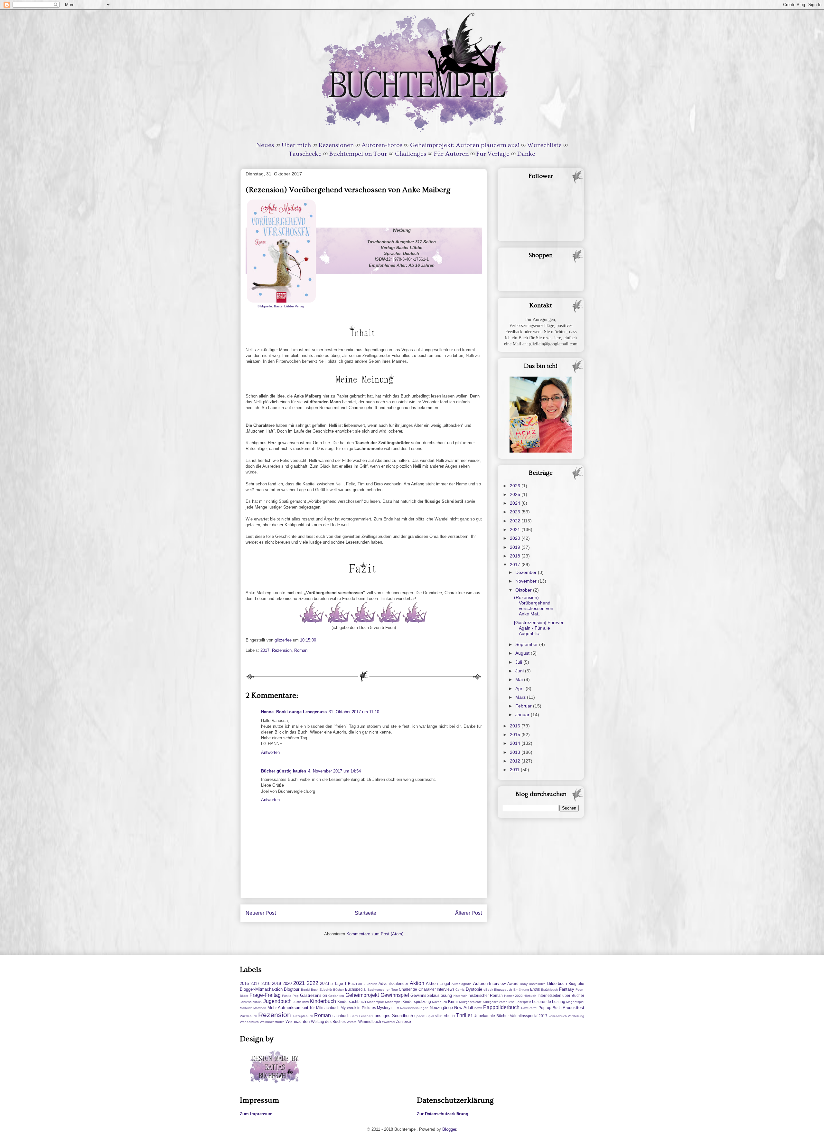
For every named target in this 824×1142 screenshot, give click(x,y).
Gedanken (336, 995)
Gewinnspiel (394, 995)
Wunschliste (544, 145)
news (478, 1008)
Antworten (270, 752)
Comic (459, 989)
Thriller (464, 1015)
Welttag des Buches (328, 1021)
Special (419, 1016)
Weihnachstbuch (272, 1022)
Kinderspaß (375, 1002)
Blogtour (291, 989)
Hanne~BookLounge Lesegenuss (294, 711)
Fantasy (566, 989)
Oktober (524, 590)
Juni (520, 670)
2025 (515, 494)
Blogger (449, 1129)
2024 (515, 503)
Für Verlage (493, 153)
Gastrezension (313, 995)
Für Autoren (451, 153)
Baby (524, 984)
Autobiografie (462, 984)
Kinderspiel (393, 1002)
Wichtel (352, 1022)
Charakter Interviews (436, 989)
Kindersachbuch (351, 1001)
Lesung (558, 1001)
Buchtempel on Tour (358, 153)
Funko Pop (290, 995)
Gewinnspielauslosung (431, 995)
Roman (300, 650)
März (521, 697)
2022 (515, 520)
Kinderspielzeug (416, 1001)
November (526, 581)
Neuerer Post (261, 913)
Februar (524, 705)
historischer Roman (486, 995)
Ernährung (521, 989)
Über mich (296, 145)
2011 (515, 769)
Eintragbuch (503, 989)
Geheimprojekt (362, 995)
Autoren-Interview (489, 983)
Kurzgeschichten (495, 1002)
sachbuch (341, 1016)
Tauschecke (305, 153)
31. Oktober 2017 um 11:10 (354, 711)
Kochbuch (439, 1002)
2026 (515, 485)
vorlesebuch (558, 1016)
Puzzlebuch (248, 1016)
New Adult (463, 1007)
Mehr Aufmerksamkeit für (291, 1007)
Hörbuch (530, 995)
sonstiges (381, 1015)
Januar (523, 714)
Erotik (535, 989)
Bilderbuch (557, 983)
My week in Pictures (358, 1008)
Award (513, 983)
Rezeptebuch (303, 1016)
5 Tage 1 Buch (344, 983)
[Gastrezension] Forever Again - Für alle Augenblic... (539, 628)
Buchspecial (356, 989)
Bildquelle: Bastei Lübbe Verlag (281, 306)
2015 (515, 734)
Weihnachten (298, 1021)
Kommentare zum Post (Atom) (374, 933)
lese (512, 1002)
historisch (460, 995)
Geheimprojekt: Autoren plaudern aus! (465, 145)
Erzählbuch (549, 989)
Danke (526, 153)
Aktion (417, 983)
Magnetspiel (575, 1002)
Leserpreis (523, 1002)
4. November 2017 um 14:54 (334, 771)
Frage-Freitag (265, 995)
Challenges (410, 153)
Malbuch (246, 1008)
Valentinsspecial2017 (529, 1016)
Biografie (576, 983)
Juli (519, 662)
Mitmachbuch (328, 1008)
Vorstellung (576, 1016)
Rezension (282, 650)
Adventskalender (393, 983)
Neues (265, 145)
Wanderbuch (249, 1022)
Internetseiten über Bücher (561, 995)
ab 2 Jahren (367, 984)
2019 (515, 547)
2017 (264, 650)
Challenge (408, 989)
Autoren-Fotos (381, 145)
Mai (519, 679)
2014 (515, 743)
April (520, 688)
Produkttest (573, 1007)
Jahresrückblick (251, 1002)
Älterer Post (468, 913)
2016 (515, 725)
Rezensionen (336, 145)
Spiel (430, 1016)
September (527, 644)
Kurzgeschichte (470, 1002)
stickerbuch (445, 1016)
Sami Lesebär (361, 1016)
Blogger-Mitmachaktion (261, 989)
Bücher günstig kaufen (283, 771)
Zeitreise (403, 1021)
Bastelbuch (537, 984)
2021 (515, 529)
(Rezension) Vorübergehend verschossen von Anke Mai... (533, 605)
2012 (515, 760)
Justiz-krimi (301, 1002)
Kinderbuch (323, 1001)
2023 (515, 511)
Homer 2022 (513, 995)
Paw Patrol (529, 1008)
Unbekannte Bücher (491, 1016)
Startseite (365, 913)
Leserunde (541, 1001)
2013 (515, 752)
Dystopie (474, 989)
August (523, 653)
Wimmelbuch (369, 1021)
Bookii (305, 989)
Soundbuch (402, 1015)
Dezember (526, 572)
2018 (515, 555)
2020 (515, 538)
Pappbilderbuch (501, 1007)
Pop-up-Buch (550, 1008)
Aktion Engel (438, 983)
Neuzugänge (441, 1007)
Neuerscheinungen (414, 1008)
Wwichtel (388, 1022)
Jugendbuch (277, 1001)
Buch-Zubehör (321, 989)
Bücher (338, 989)
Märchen (259, 1008)
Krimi (453, 1001)
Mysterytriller (388, 1008)
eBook (488, 989)
